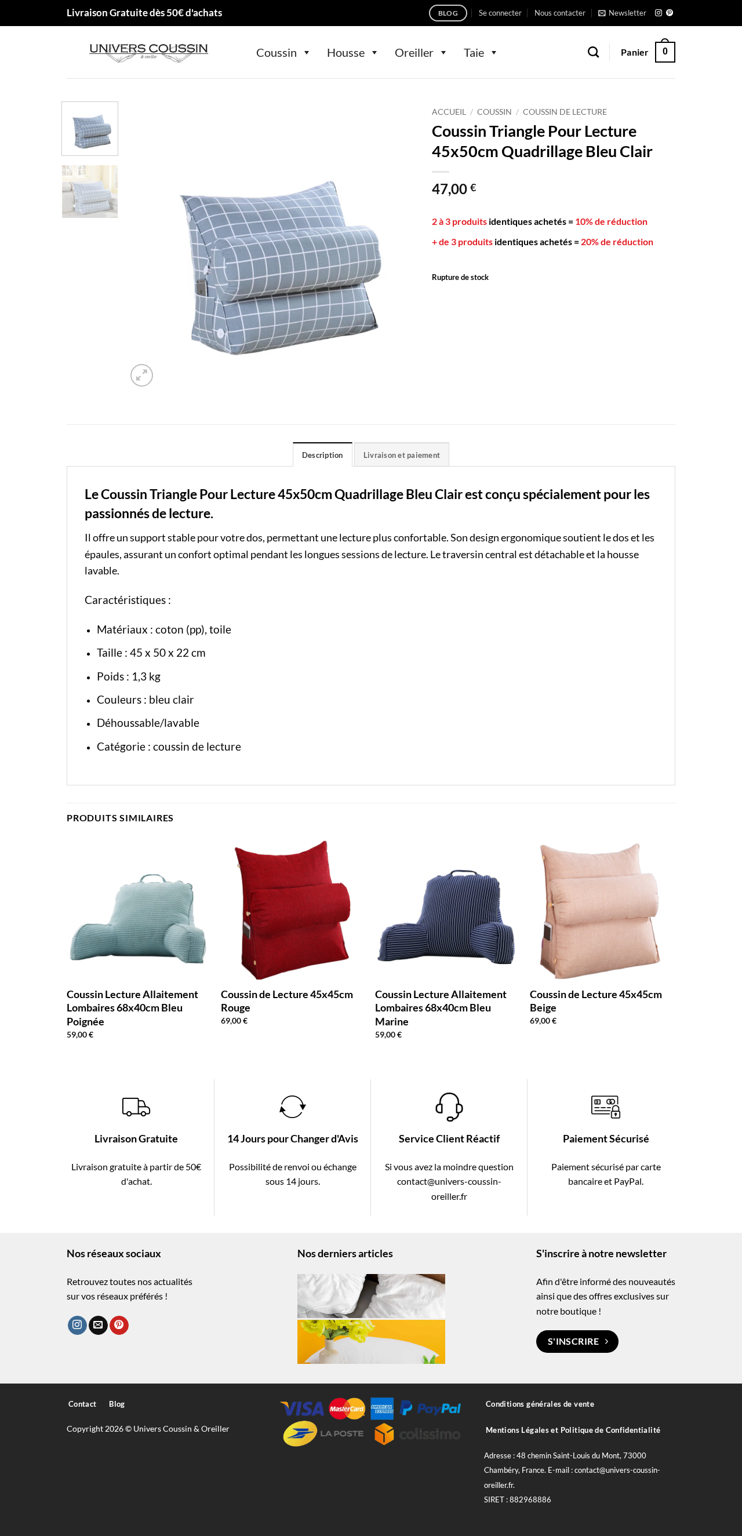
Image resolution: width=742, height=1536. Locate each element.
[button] (500, 12)
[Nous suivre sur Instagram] (658, 13)
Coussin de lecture (565, 112)
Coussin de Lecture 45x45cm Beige (596, 1001)
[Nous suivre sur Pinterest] (669, 13)
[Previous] (146, 245)
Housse (346, 52)
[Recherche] (593, 51)
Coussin (276, 52)
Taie (474, 52)
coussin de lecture (197, 746)
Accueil (449, 112)
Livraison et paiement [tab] (401, 455)
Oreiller (414, 52)
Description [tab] (322, 455)
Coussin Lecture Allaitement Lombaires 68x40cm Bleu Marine (441, 1008)
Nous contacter (559, 12)
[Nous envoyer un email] (98, 1325)
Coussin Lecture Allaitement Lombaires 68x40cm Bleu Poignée (132, 1008)
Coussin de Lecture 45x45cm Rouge (287, 1001)
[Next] (394, 245)
